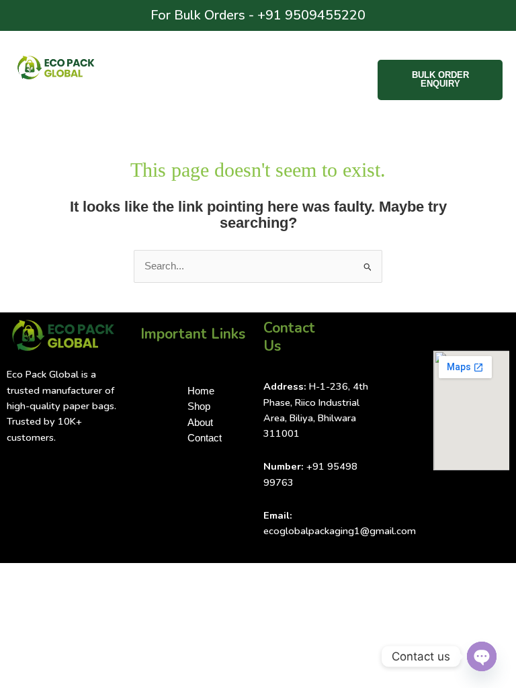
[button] (262, 72)
